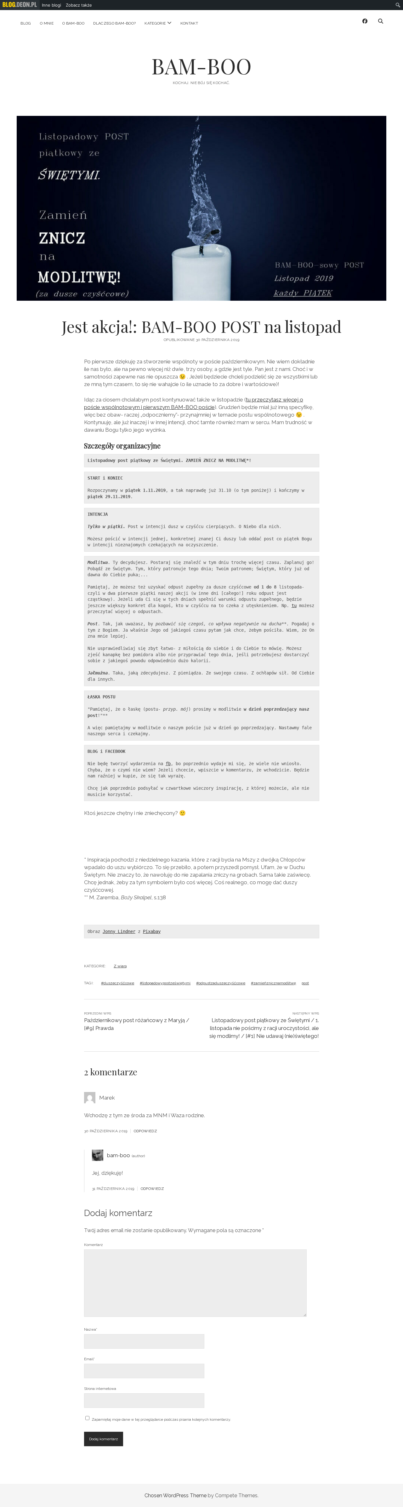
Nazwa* (90, 1329)
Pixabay (152, 931)
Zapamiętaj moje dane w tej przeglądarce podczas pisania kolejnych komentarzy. (161, 1419)
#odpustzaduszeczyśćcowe (220, 983)
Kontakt (189, 23)
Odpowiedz (145, 1131)
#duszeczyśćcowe (117, 983)
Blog (25, 23)
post (305, 983)
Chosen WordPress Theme (176, 1495)
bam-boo (118, 1155)
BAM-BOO (201, 66)
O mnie (47, 23)
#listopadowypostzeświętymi (165, 983)
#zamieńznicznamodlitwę (273, 983)
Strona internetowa (100, 1388)
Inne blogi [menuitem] (51, 5)
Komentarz (93, 1245)
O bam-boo (73, 23)
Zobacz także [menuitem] (79, 5)
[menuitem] (20, 5)
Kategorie (155, 23)
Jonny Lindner (119, 931)
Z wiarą (120, 966)
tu (294, 605)
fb (168, 763)
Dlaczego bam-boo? (114, 23)
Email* (89, 1359)
